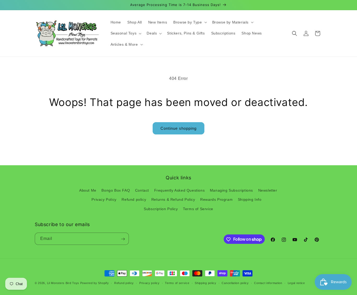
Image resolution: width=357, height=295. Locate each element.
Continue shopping (178, 128)
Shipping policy (205, 282)
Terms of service (177, 282)
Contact (142, 190)
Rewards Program (216, 200)
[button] (189, 22)
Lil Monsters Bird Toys (63, 283)
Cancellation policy (235, 282)
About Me (87, 190)
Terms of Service (198, 209)
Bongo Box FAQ (115, 190)
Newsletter (267, 190)
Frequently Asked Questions (179, 190)
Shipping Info (250, 200)
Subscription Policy (161, 209)
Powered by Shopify (94, 283)
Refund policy (134, 200)
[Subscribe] (123, 239)
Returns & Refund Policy (173, 200)
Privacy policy (149, 282)
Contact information (268, 282)
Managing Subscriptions (231, 190)
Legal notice (296, 282)
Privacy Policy (103, 200)
